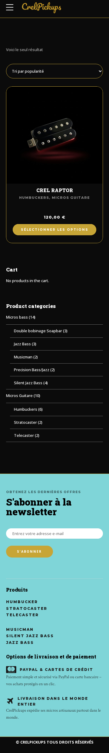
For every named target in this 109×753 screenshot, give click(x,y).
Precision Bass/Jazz (31, 369)
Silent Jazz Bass (28, 382)
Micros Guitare (71, 197)
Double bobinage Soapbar (38, 330)
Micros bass (17, 317)
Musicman (23, 357)
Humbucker (22, 601)
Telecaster (24, 435)
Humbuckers (34, 197)
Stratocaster (25, 422)
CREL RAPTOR (54, 190)
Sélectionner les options (54, 230)
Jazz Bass (22, 344)
